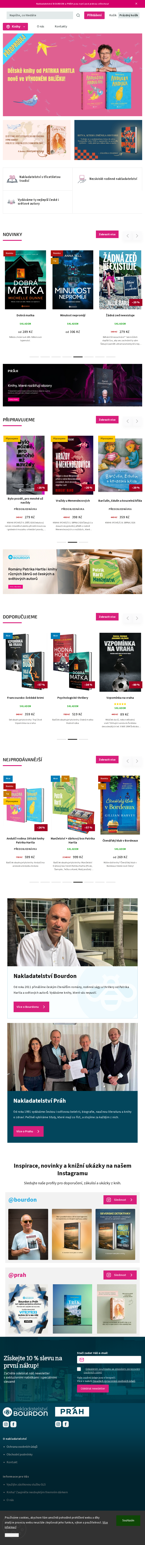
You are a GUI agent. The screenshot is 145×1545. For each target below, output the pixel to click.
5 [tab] (78, 882)
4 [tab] (67, 882)
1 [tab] (61, 542)
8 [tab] (111, 882)
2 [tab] (72, 542)
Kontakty (61, 26)
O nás (40, 26)
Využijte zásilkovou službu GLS (26, 1484)
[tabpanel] (25, 301)
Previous (128, 235)
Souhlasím (128, 1521)
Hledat (78, 15)
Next (137, 235)
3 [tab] (83, 542)
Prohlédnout (27, 304)
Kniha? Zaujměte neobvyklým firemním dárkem (37, 1492)
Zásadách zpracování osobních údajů (114, 1381)
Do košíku (74, 295)
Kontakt (12, 1462)
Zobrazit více (107, 234)
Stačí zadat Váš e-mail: (92, 1353)
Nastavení (11, 1535)
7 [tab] (100, 882)
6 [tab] (89, 882)
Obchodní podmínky (19, 1454)
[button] (10, 75)
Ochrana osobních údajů (22, 1447)
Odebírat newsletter (93, 1388)
